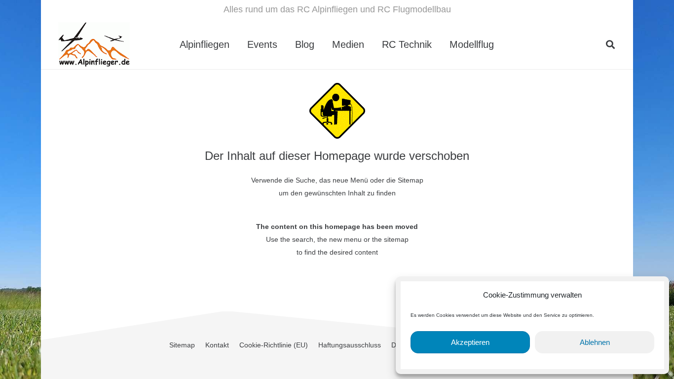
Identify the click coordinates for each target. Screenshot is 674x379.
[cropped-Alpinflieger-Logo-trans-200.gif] (94, 44)
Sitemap (182, 345)
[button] (503, 44)
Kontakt (217, 345)
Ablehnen (595, 342)
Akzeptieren (470, 342)
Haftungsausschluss (349, 345)
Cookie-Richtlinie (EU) (273, 345)
